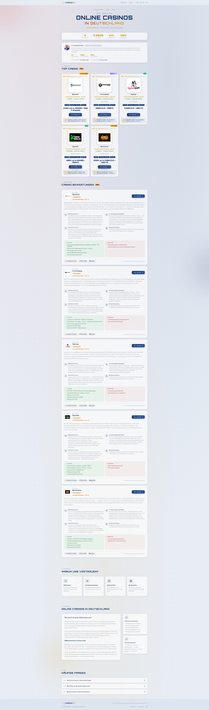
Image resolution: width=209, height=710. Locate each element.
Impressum (141, 706)
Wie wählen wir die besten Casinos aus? (76, 686)
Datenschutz (133, 706)
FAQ (137, 2)
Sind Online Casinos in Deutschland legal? (77, 680)
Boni (131, 2)
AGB (146, 706)
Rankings (123, 2)
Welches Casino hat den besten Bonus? (76, 692)
